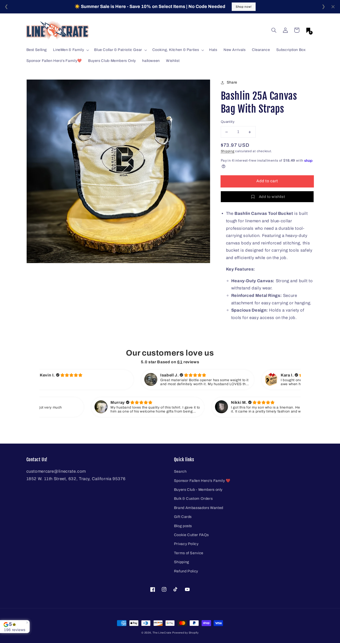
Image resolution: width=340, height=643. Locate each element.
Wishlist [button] (172, 61)
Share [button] (232, 82)
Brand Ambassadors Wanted (198, 508)
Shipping (227, 151)
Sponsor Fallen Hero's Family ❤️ (202, 481)
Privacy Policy (186, 544)
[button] (274, 30)
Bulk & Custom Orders (193, 499)
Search (180, 471)
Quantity (227, 122)
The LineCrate (162, 632)
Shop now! (244, 6)
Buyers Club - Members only (198, 490)
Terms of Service (188, 553)
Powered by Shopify (185, 632)
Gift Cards (183, 517)
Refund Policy (186, 571)
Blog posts (183, 526)
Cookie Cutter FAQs (191, 535)
